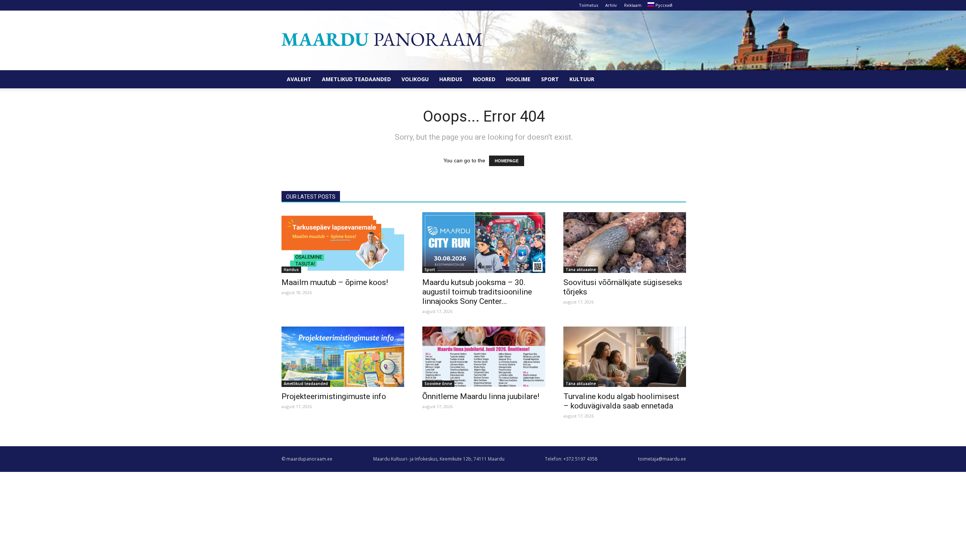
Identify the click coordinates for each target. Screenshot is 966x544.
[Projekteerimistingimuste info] (342, 357)
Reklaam (632, 5)
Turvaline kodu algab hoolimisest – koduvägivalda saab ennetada (621, 401)
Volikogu (415, 79)
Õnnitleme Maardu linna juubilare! (480, 396)
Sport (550, 79)
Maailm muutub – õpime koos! (334, 282)
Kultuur (581, 79)
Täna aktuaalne (581, 269)
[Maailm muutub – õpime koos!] (342, 242)
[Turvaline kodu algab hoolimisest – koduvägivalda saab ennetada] (624, 357)
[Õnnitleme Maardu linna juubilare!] (483, 357)
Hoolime (518, 79)
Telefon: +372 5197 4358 (571, 459)
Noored (484, 79)
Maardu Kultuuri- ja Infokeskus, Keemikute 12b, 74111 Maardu (439, 459)
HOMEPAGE (506, 161)
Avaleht (299, 79)
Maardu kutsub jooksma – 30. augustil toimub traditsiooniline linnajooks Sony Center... (477, 292)
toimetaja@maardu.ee (662, 459)
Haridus (450, 79)
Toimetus (588, 5)
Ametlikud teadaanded (356, 79)
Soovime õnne (438, 383)
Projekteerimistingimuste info (333, 396)
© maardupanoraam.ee (306, 459)
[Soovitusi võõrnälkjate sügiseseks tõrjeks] (624, 242)
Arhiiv (611, 5)
